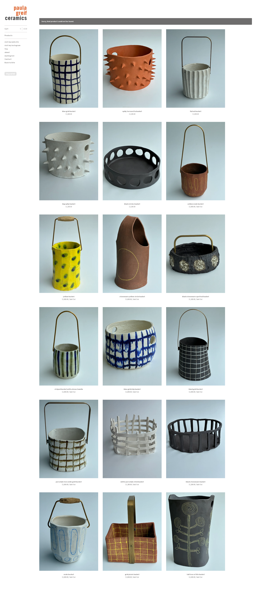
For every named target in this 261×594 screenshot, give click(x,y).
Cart (16, 29)
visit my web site (12, 42)
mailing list (9, 56)
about (7, 52)
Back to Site (10, 62)
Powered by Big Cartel (10, 74)
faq (6, 49)
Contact (8, 59)
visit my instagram (12, 45)
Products (8, 35)
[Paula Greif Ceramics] (16, 13)
